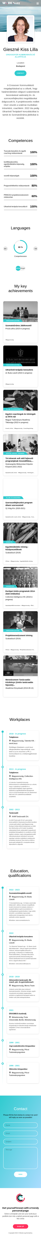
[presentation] (5, 249)
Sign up (20, 1226)
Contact (20, 73)
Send (20, 1174)
